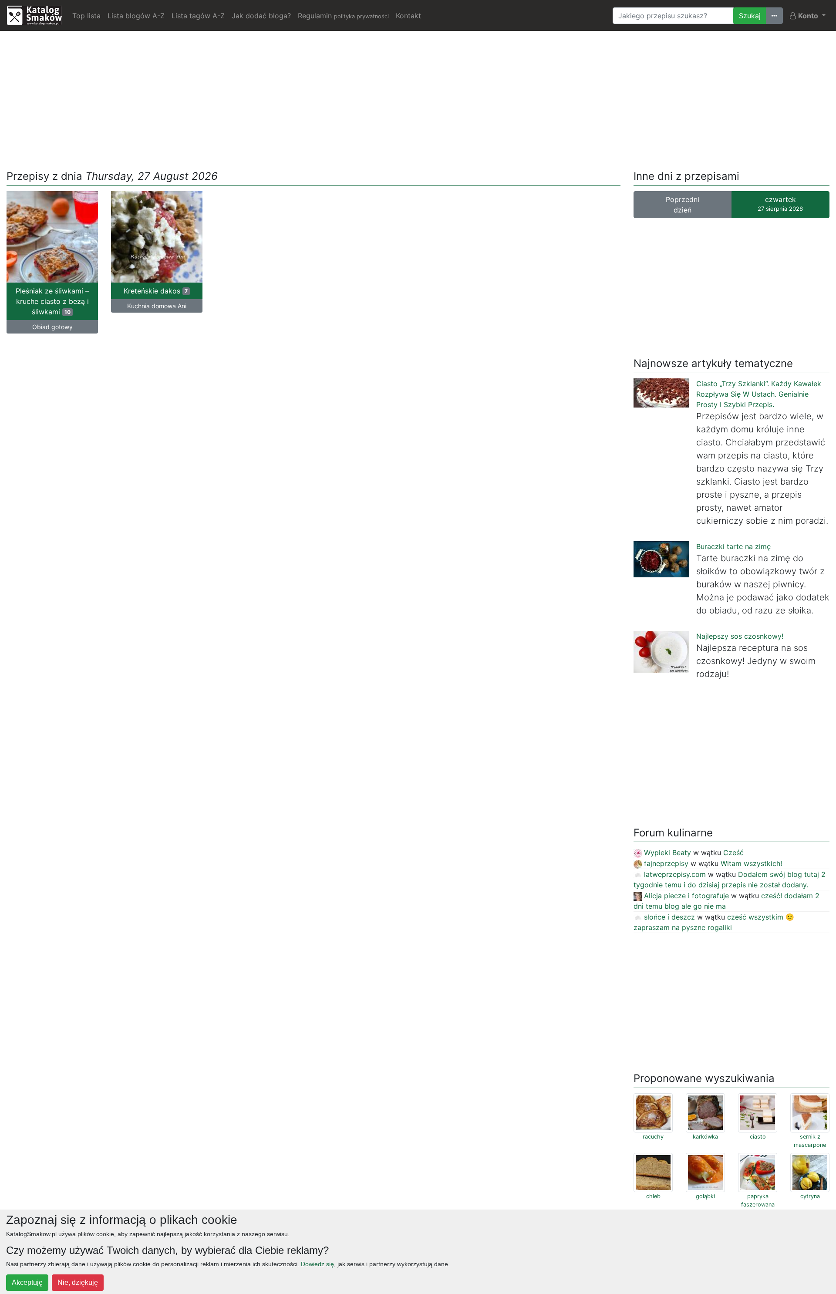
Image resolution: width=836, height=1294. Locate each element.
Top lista (86, 15)
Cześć (733, 852)
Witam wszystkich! (751, 863)
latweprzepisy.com (675, 874)
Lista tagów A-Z (198, 15)
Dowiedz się (317, 1263)
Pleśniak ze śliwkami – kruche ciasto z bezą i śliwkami (52, 301)
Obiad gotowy (52, 326)
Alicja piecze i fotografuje (686, 895)
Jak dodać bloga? (261, 15)
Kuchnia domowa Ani (156, 306)
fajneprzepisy (666, 863)
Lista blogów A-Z (136, 15)
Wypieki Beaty (667, 852)
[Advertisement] (418, 99)
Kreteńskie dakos (156, 290)
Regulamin (343, 15)
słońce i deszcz (669, 917)
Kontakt (408, 15)
